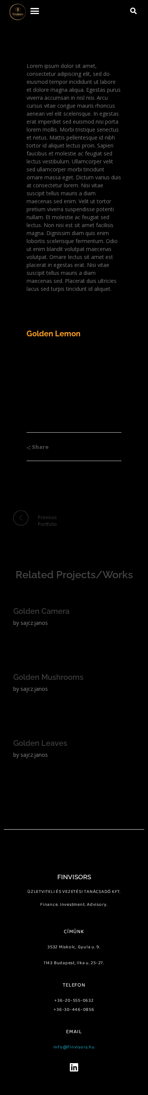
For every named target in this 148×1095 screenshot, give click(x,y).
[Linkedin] (74, 1066)
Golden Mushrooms (48, 677)
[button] (35, 11)
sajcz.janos (34, 622)
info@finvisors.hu (74, 1047)
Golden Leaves (40, 743)
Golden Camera (41, 611)
